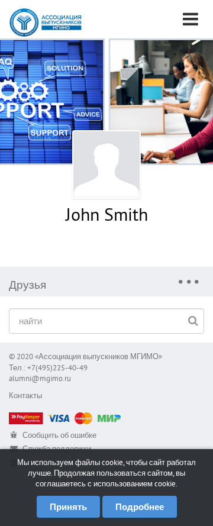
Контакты (25, 396)
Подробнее (139, 506)
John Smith (107, 213)
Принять (68, 506)
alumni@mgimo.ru (40, 378)
